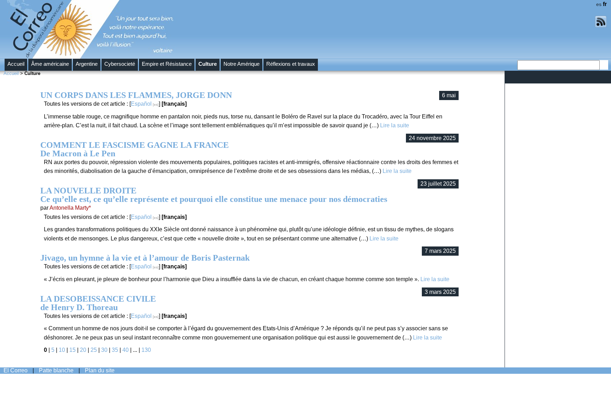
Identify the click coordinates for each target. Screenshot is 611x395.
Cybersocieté (119, 64)
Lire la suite (394, 125)
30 (104, 350)
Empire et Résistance (167, 64)
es (598, 4)
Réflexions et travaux (290, 64)
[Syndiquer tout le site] (601, 26)
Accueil (15, 64)
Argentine (87, 64)
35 (115, 350)
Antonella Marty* (70, 208)
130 (146, 350)
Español (141, 104)
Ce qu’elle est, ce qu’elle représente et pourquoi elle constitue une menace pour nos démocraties (213, 195)
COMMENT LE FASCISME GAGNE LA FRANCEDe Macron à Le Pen (134, 149)
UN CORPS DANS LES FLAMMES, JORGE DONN (136, 95)
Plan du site (100, 370)
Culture (207, 64)
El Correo (16, 370)
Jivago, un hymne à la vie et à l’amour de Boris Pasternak (145, 257)
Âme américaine (50, 64)
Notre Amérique (241, 64)
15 (72, 350)
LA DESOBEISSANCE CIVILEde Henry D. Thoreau (98, 303)
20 (83, 350)
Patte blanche (56, 370)
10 (62, 350)
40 (125, 350)
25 (94, 350)
